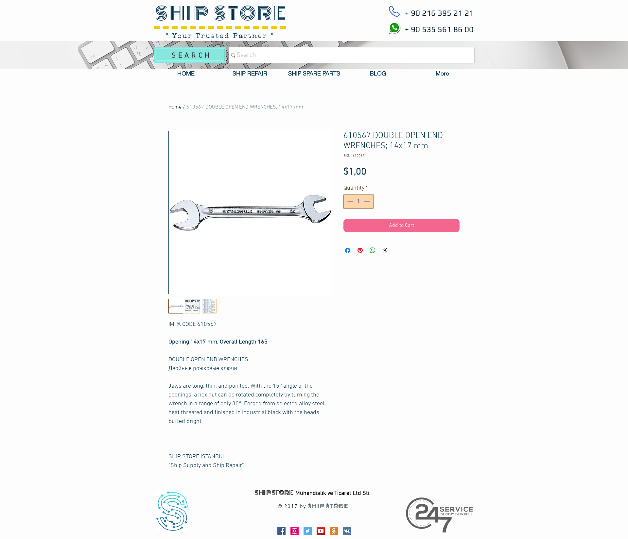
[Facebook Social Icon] (281, 531)
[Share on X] (385, 250)
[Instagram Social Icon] (294, 531)
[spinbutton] (358, 201)
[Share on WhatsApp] (372, 250)
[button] (250, 73)
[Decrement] (349, 201)
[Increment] (367, 201)
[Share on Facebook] (348, 250)
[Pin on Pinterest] (360, 250)
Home (175, 107)
